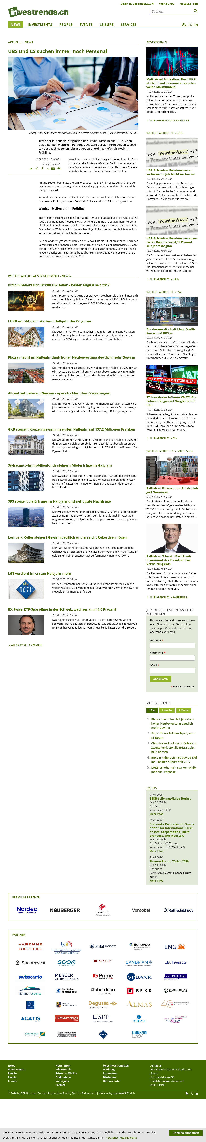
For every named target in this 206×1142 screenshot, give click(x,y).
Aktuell (14, 42)
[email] (52, 170)
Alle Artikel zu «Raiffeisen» (169, 597)
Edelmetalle (63, 1077)
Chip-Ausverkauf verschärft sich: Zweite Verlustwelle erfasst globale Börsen (173, 747)
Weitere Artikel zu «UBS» (165, 133)
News (15, 24)
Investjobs (62, 1081)
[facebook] (40, 170)
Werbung (166, 3)
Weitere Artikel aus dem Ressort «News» (40, 276)
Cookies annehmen (186, 1133)
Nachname (158, 652)
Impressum (110, 1073)
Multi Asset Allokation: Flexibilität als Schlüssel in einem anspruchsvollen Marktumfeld (171, 83)
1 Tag (152, 710)
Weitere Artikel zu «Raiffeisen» (169, 451)
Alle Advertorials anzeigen (169, 120)
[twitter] (46, 170)
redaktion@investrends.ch (167, 1081)
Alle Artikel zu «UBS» (164, 279)
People (65, 24)
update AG (119, 1093)
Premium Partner (26, 897)
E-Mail (155, 665)
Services (128, 24)
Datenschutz (111, 1081)
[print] (57, 170)
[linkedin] (29, 170)
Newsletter (189, 3)
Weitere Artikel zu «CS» (163, 292)
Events (86, 24)
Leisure (107, 24)
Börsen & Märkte (66, 1073)
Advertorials (156, 42)
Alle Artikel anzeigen (26, 645)
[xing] (35, 170)
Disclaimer (110, 1077)
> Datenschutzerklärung (121, 1137)
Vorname (157, 640)
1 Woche (167, 710)
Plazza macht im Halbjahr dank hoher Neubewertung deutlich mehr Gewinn (172, 723)
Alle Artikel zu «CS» (163, 438)
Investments (40, 24)
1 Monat (184, 710)
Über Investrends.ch (137, 3)
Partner (18, 934)
